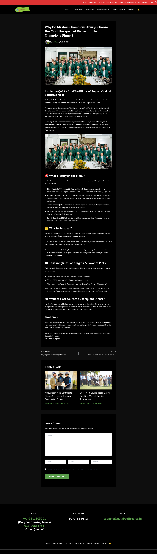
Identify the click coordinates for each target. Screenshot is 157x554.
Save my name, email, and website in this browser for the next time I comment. (73, 469)
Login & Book (78, 9)
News (67, 403)
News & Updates (119, 9)
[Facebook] (70, 519)
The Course (90, 9)
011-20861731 (34, 526)
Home (67, 9)
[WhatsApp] (86, 519)
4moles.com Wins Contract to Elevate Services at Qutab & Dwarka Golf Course (58, 396)
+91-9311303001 (34, 519)
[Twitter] (74, 519)
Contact (131, 9)
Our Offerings (102, 9)
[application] (108, 9)
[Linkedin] (82, 519)
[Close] (155, 1)
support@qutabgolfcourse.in (123, 519)
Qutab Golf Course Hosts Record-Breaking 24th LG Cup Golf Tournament (95, 396)
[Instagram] (78, 519)
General (62, 403)
